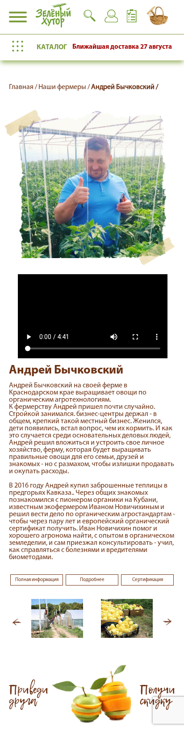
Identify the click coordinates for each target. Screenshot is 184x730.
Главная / (23, 87)
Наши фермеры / (64, 87)
